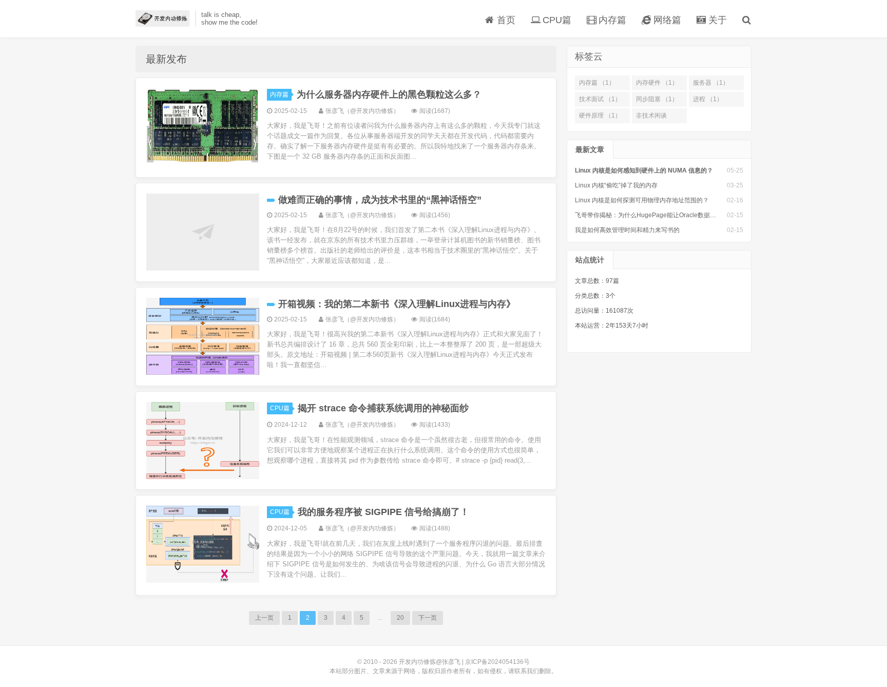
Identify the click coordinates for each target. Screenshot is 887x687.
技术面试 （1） (600, 99)
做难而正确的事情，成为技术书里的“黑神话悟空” (379, 200)
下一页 (427, 617)
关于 (716, 20)
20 (400, 617)
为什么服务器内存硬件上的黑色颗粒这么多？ (389, 94)
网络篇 (666, 20)
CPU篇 (555, 20)
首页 (504, 20)
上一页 (264, 617)
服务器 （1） (711, 82)
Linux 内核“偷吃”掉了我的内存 (616, 185)
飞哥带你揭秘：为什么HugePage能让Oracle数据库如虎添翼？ (661, 215)
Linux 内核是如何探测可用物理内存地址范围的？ (642, 200)
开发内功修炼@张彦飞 (163, 18)
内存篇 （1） (597, 82)
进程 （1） (708, 99)
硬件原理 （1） (600, 115)
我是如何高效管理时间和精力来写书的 (627, 230)
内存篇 (611, 20)
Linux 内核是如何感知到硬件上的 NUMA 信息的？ (644, 170)
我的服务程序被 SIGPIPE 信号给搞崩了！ (383, 512)
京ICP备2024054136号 (497, 661)
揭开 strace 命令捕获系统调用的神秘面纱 (383, 408)
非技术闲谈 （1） (651, 117)
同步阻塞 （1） (657, 99)
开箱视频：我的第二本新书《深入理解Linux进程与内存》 (396, 304)
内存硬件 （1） (657, 82)
